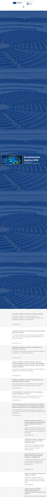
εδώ (20, 375)
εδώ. (20, 324)
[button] (23, 7)
